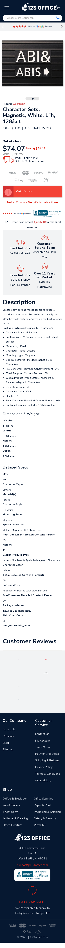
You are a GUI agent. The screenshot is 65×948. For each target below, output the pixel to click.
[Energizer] (19, 686)
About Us (9, 729)
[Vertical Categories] (7, 6)
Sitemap (8, 749)
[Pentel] (45, 659)
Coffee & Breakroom (15, 799)
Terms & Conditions (47, 774)
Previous (3, 26)
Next (62, 26)
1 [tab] (33, 99)
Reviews (8, 736)
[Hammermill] (45, 673)
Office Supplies (43, 799)
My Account (42, 741)
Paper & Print (42, 805)
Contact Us (42, 734)
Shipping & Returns (47, 760)
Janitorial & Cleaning (15, 818)
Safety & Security (45, 818)
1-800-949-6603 (32, 902)
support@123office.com (32, 865)
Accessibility (43, 780)
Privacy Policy (44, 767)
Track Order (42, 747)
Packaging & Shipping (47, 812)
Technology (10, 812)
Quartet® (40, 222)
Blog (6, 743)
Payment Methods (47, 754)
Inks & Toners (11, 805)
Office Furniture (12, 825)
